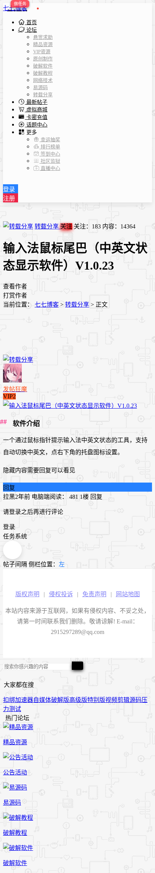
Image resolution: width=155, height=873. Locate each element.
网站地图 (128, 594)
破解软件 (43, 66)
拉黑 (9, 497)
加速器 (24, 700)
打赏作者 (15, 295)
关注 (66, 226)
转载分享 (43, 94)
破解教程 (43, 73)
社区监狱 (50, 161)
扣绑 (9, 700)
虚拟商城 (36, 110)
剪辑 (123, 700)
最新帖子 (36, 102)
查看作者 (15, 286)
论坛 (31, 30)
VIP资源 (41, 51)
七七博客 (15, 8)
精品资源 (43, 44)
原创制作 (43, 59)
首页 (31, 22)
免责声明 (94, 594)
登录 (9, 189)
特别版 (96, 700)
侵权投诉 (61, 594)
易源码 (40, 87)
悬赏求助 (43, 37)
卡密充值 (36, 117)
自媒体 (42, 700)
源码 (135, 700)
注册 (9, 198)
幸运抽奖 (50, 139)
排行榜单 (50, 147)
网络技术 (43, 80)
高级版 (78, 700)
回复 (9, 487)
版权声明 (27, 594)
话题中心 (36, 125)
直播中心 (50, 168)
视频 (111, 700)
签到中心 (50, 154)
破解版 (60, 700)
